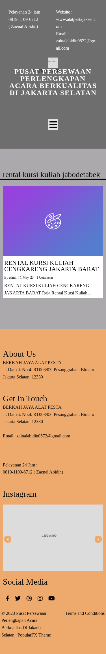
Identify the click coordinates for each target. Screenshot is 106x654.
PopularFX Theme (34, 635)
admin (13, 277)
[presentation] (7, 539)
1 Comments (44, 277)
